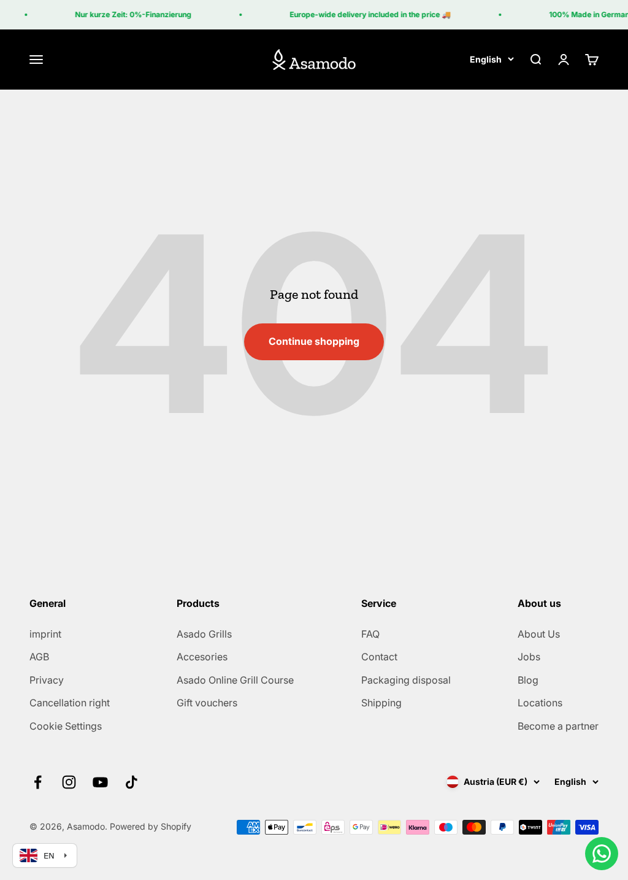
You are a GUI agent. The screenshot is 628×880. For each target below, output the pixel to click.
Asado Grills (204, 634)
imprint (45, 634)
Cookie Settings (65, 726)
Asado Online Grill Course (235, 680)
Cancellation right (69, 703)
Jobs (529, 656)
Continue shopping (314, 341)
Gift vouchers (207, 703)
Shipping (381, 703)
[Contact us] (601, 853)
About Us (539, 634)
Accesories (202, 656)
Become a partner (558, 726)
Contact (379, 656)
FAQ (370, 634)
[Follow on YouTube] (100, 782)
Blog (528, 680)
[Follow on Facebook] (37, 782)
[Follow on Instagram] (69, 782)
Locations (540, 703)
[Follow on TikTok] (131, 782)
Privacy (46, 680)
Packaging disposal (406, 680)
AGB (39, 656)
